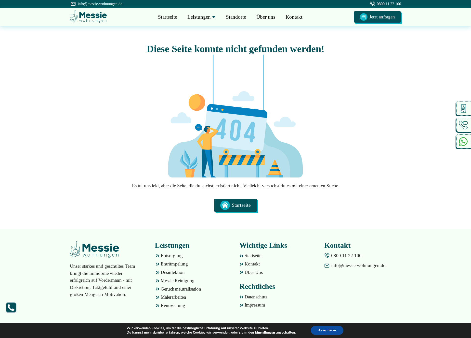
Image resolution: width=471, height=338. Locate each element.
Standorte (236, 17)
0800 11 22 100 (389, 4)
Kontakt (294, 17)
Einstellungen (265, 332)
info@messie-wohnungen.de (100, 4)
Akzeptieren (327, 330)
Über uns (265, 17)
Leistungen (199, 17)
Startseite (167, 17)
